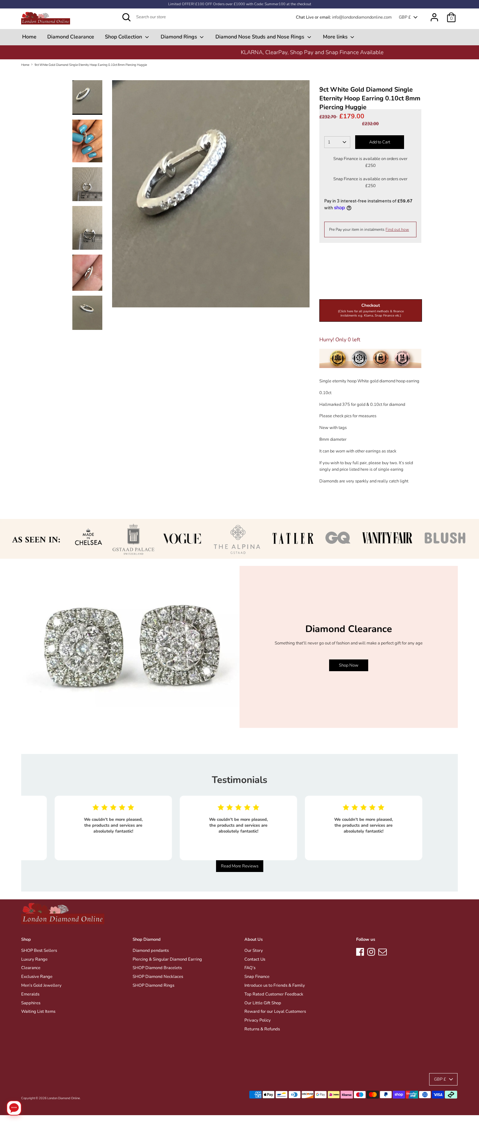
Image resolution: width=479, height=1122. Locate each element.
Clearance (30, 968)
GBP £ (405, 17)
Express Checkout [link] (370, 288)
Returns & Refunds (262, 1029)
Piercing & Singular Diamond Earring (167, 959)
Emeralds (30, 994)
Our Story (253, 950)
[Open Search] (126, 17)
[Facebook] (360, 951)
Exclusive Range (36, 977)
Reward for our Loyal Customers (275, 1011)
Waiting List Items (38, 1011)
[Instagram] (371, 951)
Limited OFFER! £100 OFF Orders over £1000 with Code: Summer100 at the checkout (239, 4)
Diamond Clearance (70, 36)
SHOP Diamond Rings (153, 985)
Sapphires (30, 1003)
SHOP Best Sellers (39, 950)
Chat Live (305, 17)
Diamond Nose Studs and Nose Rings (260, 36)
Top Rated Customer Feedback (273, 994)
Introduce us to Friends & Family (274, 985)
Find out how (397, 229)
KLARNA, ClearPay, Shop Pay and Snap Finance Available (239, 52)
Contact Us (254, 959)
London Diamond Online (63, 1098)
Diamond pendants (151, 950)
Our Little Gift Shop (262, 1003)
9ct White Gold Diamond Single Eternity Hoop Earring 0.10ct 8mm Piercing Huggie (91, 65)
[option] (239, 52)
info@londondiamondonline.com (362, 17)
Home (29, 36)
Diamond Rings (179, 36)
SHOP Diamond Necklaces (158, 977)
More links (336, 36)
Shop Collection (124, 36)
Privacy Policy (257, 1020)
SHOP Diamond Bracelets (157, 968)
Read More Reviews (239, 866)
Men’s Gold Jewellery (41, 985)
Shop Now (348, 665)
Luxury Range (34, 959)
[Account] (434, 14)
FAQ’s (249, 968)
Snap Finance (256, 977)
